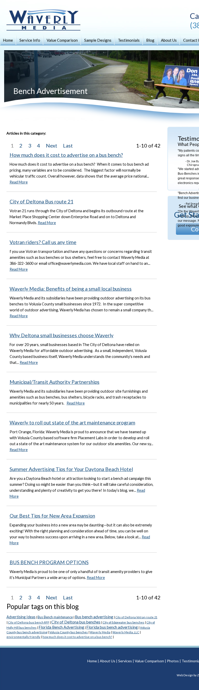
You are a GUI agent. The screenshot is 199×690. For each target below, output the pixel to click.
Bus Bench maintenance (55, 617)
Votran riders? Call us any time (43, 242)
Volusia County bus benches (68, 632)
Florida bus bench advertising (112, 627)
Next (51, 145)
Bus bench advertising (94, 616)
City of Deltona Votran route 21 (136, 617)
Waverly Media (100, 632)
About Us (169, 40)
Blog (150, 40)
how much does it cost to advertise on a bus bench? (77, 636)
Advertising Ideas (20, 617)
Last (68, 145)
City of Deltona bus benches (76, 622)
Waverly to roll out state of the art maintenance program (72, 422)
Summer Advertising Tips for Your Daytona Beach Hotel (71, 469)
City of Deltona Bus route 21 (41, 201)
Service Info (29, 40)
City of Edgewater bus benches (123, 622)
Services (125, 661)
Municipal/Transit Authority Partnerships (55, 382)
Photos (173, 661)
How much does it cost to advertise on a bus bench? (66, 155)
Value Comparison (62, 40)
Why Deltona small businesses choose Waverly (61, 335)
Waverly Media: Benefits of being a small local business (71, 289)
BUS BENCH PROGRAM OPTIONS (49, 562)
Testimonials (129, 40)
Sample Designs (97, 40)
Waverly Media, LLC (125, 632)
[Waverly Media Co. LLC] (39, 26)
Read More (19, 182)
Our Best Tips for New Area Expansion (52, 516)
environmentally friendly (23, 636)
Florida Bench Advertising (61, 627)
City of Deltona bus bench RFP (28, 622)
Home (8, 40)
